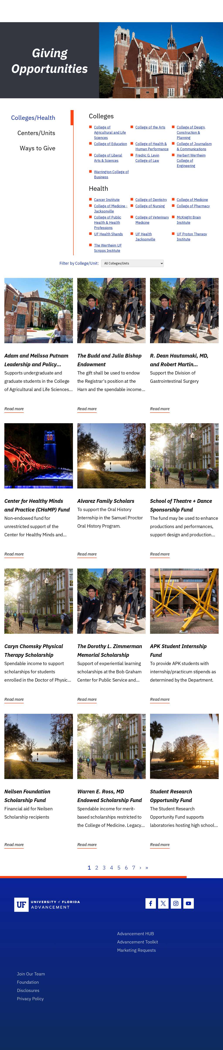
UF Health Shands (108, 234)
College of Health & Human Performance (152, 146)
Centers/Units (36, 133)
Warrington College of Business (111, 174)
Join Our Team (31, 974)
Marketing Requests (136, 950)
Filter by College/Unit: (79, 263)
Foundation (28, 982)
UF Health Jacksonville (145, 236)
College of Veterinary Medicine (152, 220)
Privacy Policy (30, 999)
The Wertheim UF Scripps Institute (108, 248)
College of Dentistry (151, 199)
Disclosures (28, 990)
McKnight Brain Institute (189, 220)
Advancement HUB (135, 933)
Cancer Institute (107, 199)
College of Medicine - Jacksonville (110, 208)
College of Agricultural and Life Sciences (110, 132)
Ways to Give (37, 148)
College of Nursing (150, 206)
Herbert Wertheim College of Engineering (191, 160)
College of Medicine (192, 199)
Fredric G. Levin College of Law (147, 158)
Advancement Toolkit (137, 942)
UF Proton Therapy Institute (192, 236)
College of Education (110, 144)
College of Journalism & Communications (194, 146)
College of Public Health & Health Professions (107, 222)
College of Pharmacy (193, 206)
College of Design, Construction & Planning (191, 132)
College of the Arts (150, 127)
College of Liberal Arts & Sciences (108, 158)
